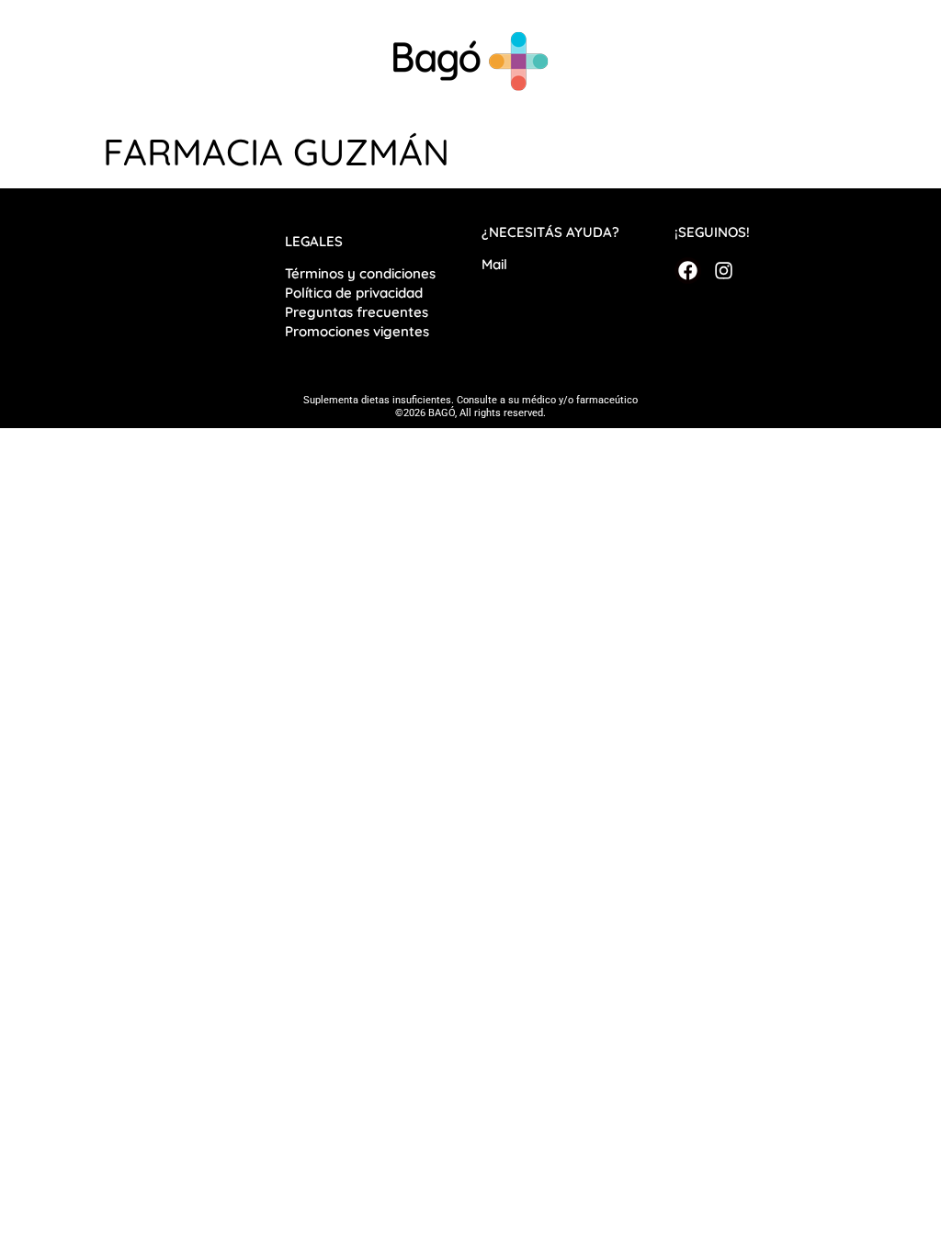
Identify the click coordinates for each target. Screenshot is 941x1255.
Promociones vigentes (357, 331)
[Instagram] (722, 270)
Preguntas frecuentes (356, 312)
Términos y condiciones (360, 273)
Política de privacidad (355, 292)
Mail (494, 264)
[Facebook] (688, 270)
